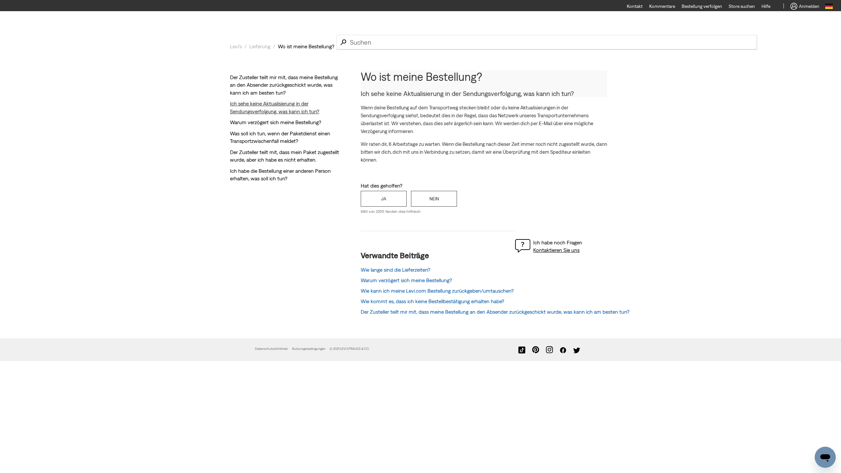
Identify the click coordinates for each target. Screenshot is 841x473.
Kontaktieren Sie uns (556, 250)
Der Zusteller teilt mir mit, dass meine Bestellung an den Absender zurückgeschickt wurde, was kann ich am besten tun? (284, 85)
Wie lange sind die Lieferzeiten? (395, 270)
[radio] (384, 199)
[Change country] (829, 7)
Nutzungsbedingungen (309, 348)
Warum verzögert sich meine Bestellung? (275, 122)
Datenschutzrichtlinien (271, 348)
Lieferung (259, 46)
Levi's (236, 46)
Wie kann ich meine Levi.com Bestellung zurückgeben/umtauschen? (437, 291)
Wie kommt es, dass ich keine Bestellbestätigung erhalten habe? (432, 301)
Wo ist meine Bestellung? (306, 46)
